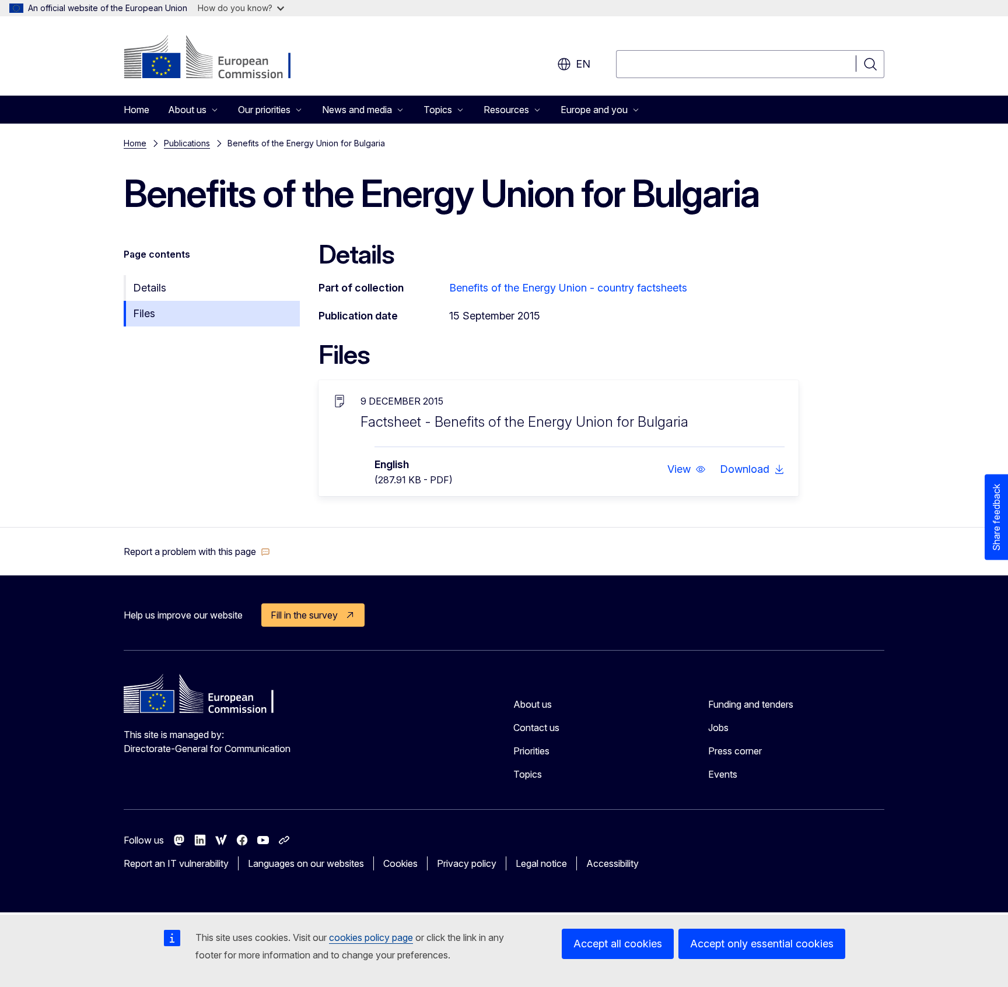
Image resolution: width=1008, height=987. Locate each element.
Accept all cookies (617, 943)
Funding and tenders (750, 704)
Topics (527, 774)
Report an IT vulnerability (176, 863)
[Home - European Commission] (218, 58)
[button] (686, 469)
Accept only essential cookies (762, 943)
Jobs (718, 727)
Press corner (735, 751)
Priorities (531, 751)
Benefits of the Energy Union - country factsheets (568, 288)
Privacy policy (466, 863)
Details (149, 288)
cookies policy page (371, 937)
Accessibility (612, 863)
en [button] (583, 64)
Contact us (536, 727)
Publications (187, 143)
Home (136, 109)
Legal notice (541, 863)
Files (144, 313)
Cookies (400, 863)
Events (722, 774)
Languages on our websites (306, 863)
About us (532, 704)
